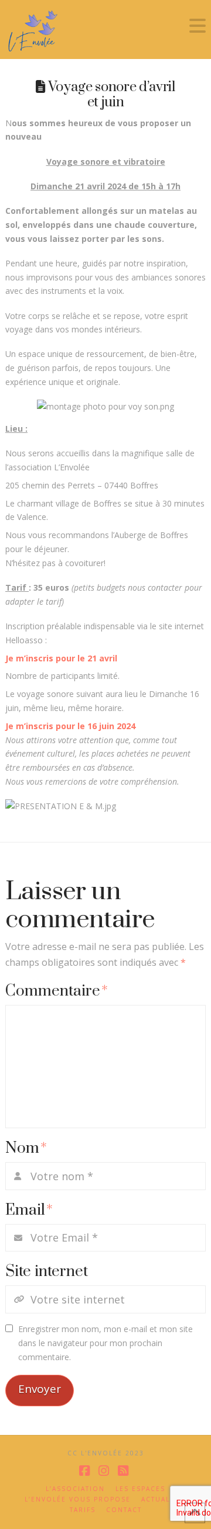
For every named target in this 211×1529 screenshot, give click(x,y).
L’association (75, 1489)
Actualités (163, 1499)
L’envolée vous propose (78, 1499)
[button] (197, 25)
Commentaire (56, 991)
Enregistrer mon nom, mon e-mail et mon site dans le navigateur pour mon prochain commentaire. (105, 1342)
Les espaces (140, 1489)
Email (29, 1210)
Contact (124, 1510)
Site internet (46, 1271)
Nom (26, 1148)
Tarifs (83, 1510)
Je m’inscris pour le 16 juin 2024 (70, 725)
